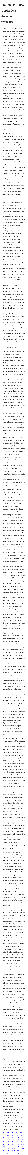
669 (23, 1137)
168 (13, 1144)
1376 (22, 1144)
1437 (4, 1148)
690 (8, 1135)
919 (3, 1144)
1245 (17, 1153)
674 (3, 1135)
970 (22, 1153)
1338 (13, 1148)
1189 (18, 1148)
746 (17, 1135)
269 (22, 1139)
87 (12, 1133)
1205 (13, 1151)
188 (22, 1142)
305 (8, 1133)
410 (3, 1137)
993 (3, 1142)
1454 (8, 1151)
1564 (8, 1144)
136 (3, 1151)
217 (14, 1146)
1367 (4, 1139)
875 (8, 1153)
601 (12, 1153)
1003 (8, 1142)
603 (12, 1135)
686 (9, 1148)
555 (13, 1142)
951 (3, 1153)
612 (23, 1146)
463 (18, 1142)
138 (3, 1133)
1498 (9, 1139)
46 (13, 1139)
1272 (13, 1137)
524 (18, 1139)
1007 (8, 1137)
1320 (18, 1137)
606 (21, 1133)
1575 (18, 1146)
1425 (9, 1146)
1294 (4, 1146)
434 (18, 1144)
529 (23, 1148)
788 (21, 1135)
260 (18, 1151)
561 (16, 1133)
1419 (23, 1151)
